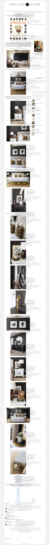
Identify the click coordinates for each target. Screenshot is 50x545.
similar (19, 476)
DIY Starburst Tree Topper (37, 114)
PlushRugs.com (18, 478)
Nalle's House (18, 496)
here (21, 482)
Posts (33, 84)
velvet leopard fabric (15, 213)
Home (18, 537)
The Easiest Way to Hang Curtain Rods (39, 125)
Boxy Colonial (18, 499)
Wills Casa (18, 495)
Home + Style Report (18, 488)
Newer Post (6, 537)
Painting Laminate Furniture (38, 99)
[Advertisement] (25, 8)
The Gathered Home (18, 492)
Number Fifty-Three (18, 497)
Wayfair (18, 476)
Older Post (30, 537)
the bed (13, 96)
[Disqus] (18, 517)
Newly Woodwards (18, 501)
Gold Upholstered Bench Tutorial (38, 110)
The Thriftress (18, 493)
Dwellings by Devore (18, 489)
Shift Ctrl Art (18, 491)
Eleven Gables (18, 500)
